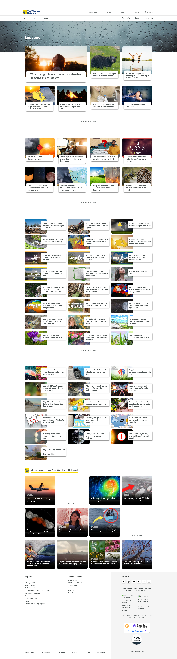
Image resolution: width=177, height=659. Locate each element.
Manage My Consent (32, 593)
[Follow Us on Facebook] (123, 581)
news (29, 18)
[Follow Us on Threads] (144, 581)
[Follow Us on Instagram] (128, 581)
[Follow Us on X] (149, 581)
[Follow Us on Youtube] (133, 581)
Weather (36, 18)
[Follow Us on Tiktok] (138, 581)
